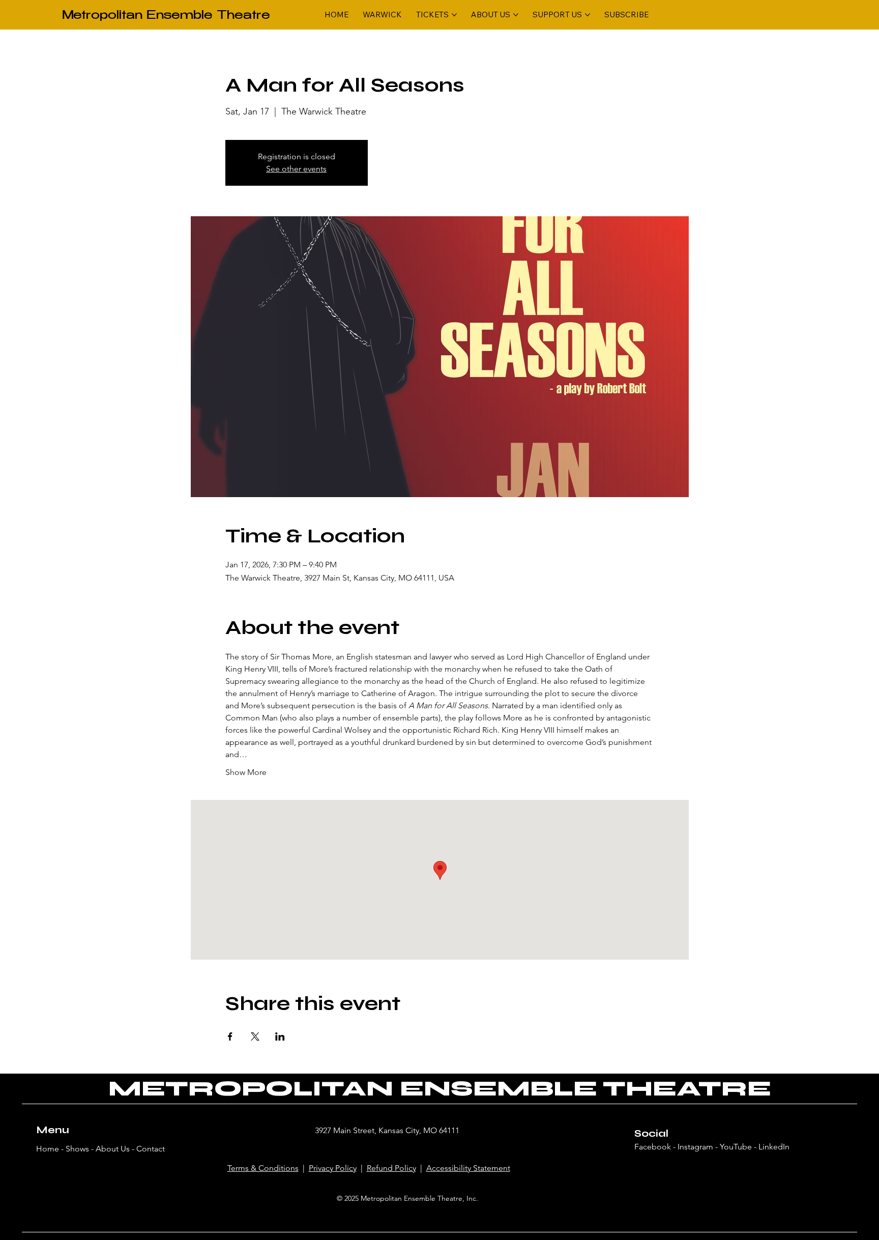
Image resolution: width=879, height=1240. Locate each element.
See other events (296, 169)
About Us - (116, 1149)
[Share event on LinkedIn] (280, 1036)
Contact (150, 1149)
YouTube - (739, 1146)
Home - (51, 1149)
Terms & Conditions (263, 1168)
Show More (246, 772)
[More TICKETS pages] (454, 14)
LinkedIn (773, 1146)
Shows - (81, 1149)
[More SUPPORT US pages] (587, 14)
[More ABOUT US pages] (515, 14)
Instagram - (699, 1146)
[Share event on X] (255, 1036)
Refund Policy (391, 1168)
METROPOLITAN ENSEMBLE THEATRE (439, 1088)
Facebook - (656, 1146)
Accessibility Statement (468, 1168)
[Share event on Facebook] (230, 1036)
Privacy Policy (333, 1168)
